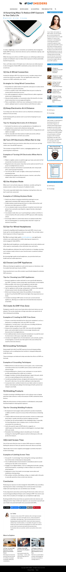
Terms (37, 570)
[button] (55, 9)
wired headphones (27, 237)
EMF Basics (52, 110)
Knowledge (24, 18)
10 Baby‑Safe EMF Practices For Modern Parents (23, 550)
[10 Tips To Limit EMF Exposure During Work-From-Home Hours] (9, 542)
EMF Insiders (29, 567)
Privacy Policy (31, 570)
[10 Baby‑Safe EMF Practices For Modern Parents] (23, 542)
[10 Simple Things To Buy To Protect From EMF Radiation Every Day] (37, 542)
